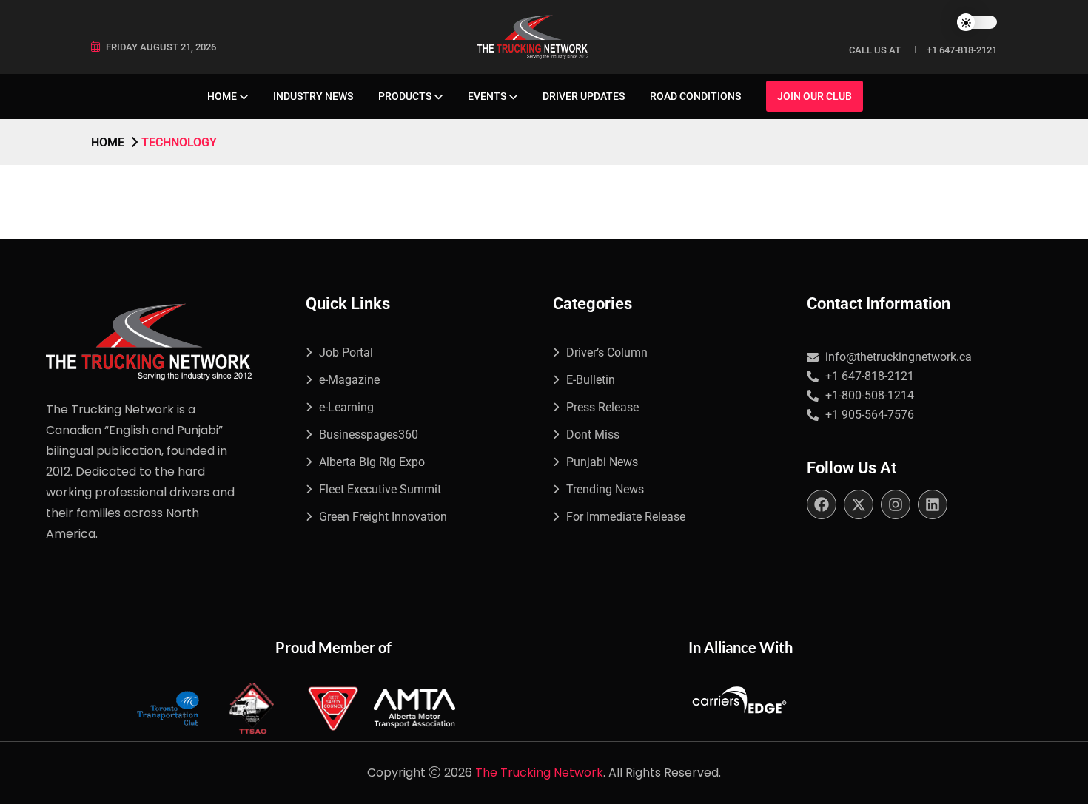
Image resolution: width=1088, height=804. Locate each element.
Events (487, 96)
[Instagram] (895, 504)
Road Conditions (695, 96)
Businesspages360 (368, 435)
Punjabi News (602, 462)
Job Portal (346, 352)
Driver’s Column (607, 352)
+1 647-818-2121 (962, 49)
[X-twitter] (858, 504)
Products (404, 96)
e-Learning (346, 407)
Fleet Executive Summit (380, 489)
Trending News (605, 489)
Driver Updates (584, 96)
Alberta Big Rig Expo (372, 462)
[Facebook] (821, 504)
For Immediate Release (625, 517)
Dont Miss (592, 435)
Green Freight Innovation (383, 517)
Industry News (313, 96)
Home (222, 96)
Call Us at (875, 49)
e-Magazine (349, 380)
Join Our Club (814, 96)
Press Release (602, 407)
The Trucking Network (539, 772)
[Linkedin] (932, 504)
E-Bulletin (590, 380)
